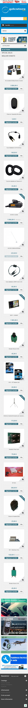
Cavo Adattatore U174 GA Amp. (14, 147)
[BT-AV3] (14, 472)
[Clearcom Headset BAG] (14, 505)
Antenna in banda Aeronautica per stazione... (14, 415)
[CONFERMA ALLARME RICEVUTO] (14, 40)
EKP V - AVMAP (14, 315)
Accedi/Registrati (23, 4)
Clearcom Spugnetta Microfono (14, 114)
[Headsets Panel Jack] (14, 438)
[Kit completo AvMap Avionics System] (14, 70)
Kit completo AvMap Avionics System (14, 80)
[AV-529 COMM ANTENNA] (14, 237)
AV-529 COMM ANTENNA (14, 248)
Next (24, 40)
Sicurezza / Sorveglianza (6, 684)
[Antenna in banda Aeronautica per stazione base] (14, 405)
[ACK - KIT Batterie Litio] (14, 371)
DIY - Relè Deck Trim (14, 549)
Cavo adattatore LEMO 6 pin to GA (14, 281)
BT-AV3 (14, 482)
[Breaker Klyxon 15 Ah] (14, 338)
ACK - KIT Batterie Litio (14, 382)
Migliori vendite (8, 56)
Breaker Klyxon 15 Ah (14, 348)
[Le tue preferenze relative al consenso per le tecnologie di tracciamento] (25, 705)
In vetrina (6, 50)
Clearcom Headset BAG (14, 516)
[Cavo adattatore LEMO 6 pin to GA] (14, 271)
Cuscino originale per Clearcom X (14, 181)
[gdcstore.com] (14, 9)
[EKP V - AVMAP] (14, 304)
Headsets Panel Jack (14, 449)
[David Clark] (14, 644)
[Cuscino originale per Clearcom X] (14, 170)
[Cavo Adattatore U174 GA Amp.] (14, 137)
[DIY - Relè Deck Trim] (14, 539)
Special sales (7, 53)
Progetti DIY (3, 686)
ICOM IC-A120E (14, 214)
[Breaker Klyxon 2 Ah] (14, 572)
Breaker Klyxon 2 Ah (14, 583)
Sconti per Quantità (5, 682)
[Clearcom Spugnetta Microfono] (14, 103)
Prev (21, 40)
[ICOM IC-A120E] (14, 204)
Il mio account (5, 695)
